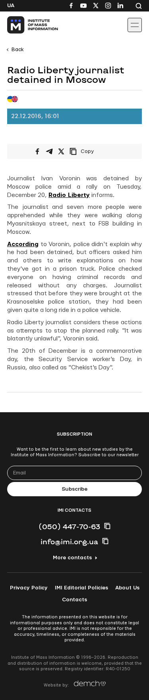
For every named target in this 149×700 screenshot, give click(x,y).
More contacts (72, 557)
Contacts (74, 599)
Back (18, 49)
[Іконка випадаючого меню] (135, 25)
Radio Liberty (69, 195)
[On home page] (24, 25)
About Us (127, 588)
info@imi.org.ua (69, 541)
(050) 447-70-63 (69, 526)
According (23, 244)
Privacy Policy (29, 588)
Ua (10, 5)
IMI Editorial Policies (81, 588)
